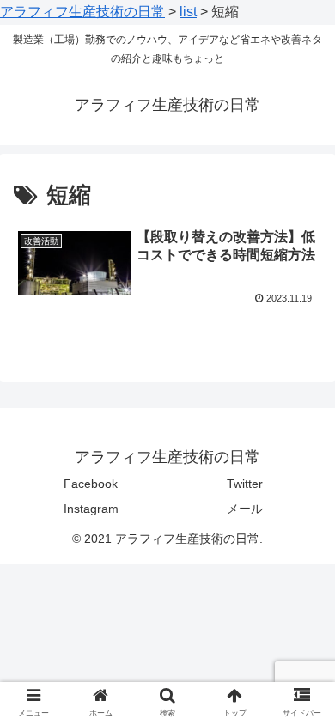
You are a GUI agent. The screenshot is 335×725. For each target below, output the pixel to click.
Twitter (245, 483)
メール (245, 508)
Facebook (91, 483)
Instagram (91, 508)
